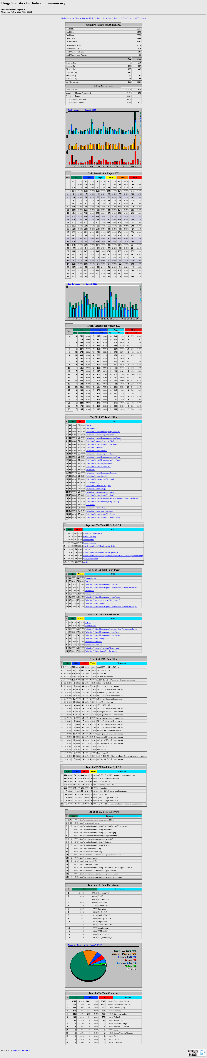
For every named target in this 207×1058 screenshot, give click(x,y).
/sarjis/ (88, 425)
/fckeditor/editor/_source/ (96, 450)
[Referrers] (118, 18)
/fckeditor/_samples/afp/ (96, 489)
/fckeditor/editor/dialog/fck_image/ (100, 492)
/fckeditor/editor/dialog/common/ (100, 435)
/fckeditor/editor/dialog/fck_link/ (100, 495)
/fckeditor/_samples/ (94, 447)
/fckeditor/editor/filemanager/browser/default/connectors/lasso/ (112, 498)
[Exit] (105, 18)
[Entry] (99, 18)
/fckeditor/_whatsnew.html (94, 533)
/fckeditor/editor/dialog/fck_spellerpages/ (103, 517)
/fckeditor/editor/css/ (93, 641)
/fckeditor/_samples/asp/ (96, 508)
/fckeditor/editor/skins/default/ (98, 466)
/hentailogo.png (92, 482)
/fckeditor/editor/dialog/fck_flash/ (100, 454)
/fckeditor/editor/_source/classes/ (99, 511)
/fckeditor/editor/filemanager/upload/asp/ (103, 431)
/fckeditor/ (90, 470)
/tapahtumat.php (89, 543)
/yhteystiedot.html (90, 559)
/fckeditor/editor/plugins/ (96, 476)
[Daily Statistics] (67, 18)
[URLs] (93, 18)
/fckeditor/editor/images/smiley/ (99, 463)
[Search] (125, 18)
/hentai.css (90, 504)
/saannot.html (91, 428)
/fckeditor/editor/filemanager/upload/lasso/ (103, 438)
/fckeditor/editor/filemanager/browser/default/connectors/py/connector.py (113, 555)
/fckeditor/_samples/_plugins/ (98, 485)
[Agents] (133, 18)
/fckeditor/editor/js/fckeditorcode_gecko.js (100, 552)
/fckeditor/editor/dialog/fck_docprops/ (102, 444)
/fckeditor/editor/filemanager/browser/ (101, 473)
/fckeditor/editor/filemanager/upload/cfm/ (103, 457)
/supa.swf (86, 549)
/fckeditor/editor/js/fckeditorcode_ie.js (99, 546)
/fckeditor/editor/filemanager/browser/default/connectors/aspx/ (111, 606)
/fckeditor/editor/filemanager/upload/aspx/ (103, 501)
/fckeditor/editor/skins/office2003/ (100, 479)
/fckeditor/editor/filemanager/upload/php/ (103, 460)
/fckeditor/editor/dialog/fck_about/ (100, 514)
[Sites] (110, 18)
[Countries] (141, 18)
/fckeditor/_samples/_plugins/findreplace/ (103, 441)
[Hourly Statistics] (82, 18)
